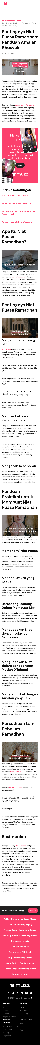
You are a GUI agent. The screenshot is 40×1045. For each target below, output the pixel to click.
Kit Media (6, 1013)
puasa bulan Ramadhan (25, 105)
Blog (4, 1007)
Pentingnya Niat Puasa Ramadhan (16, 203)
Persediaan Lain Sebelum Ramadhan (17, 222)
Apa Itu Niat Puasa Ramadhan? (15, 195)
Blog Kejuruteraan (9, 1017)
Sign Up (33, 910)
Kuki (21, 1030)
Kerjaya (5, 1010)
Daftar (20, 165)
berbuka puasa (15, 787)
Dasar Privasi (25, 1027)
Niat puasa (6, 349)
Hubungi (6, 1032)
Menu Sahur (15, 771)
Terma (22, 1024)
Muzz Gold (24, 1010)
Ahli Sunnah (20, 846)
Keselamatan (7, 1029)
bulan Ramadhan (18, 277)
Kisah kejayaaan (26, 1013)
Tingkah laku (7, 1036)
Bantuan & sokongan (10, 1026)
